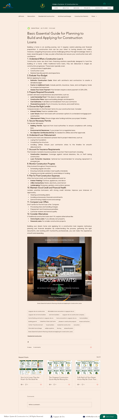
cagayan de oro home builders (37, 314)
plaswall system (68, 328)
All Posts (21, 16)
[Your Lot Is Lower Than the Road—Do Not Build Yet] (31, 367)
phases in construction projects (67, 321)
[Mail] (84, 417)
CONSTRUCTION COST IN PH (48, 321)
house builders (50, 325)
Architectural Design (64, 16)
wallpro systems (49, 328)
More (93, 16)
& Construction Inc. (71, 4)
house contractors (84, 321)
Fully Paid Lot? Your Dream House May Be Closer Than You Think (86, 378)
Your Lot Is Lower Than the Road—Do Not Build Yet (30, 378)
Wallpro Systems (58, 4)
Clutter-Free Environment (35, 325)
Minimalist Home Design (35, 328)
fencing (59, 328)
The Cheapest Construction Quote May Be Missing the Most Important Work (58, 378)
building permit (32, 321)
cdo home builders (54, 314)
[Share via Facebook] (28, 342)
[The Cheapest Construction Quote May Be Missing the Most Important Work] (59, 367)
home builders (84, 318)
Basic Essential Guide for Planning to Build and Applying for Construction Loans (50, 331)
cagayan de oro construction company (73, 314)
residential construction (64, 325)
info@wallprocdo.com (93, 417)
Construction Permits (81, 16)
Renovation (31, 16)
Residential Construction (46, 16)
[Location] (51, 416)
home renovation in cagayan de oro (66, 318)
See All (98, 357)
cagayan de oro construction (36, 311)
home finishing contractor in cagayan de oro (40, 318)
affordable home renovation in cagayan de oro (61, 311)
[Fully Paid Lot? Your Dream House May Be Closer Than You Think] (87, 367)
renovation (77, 325)
